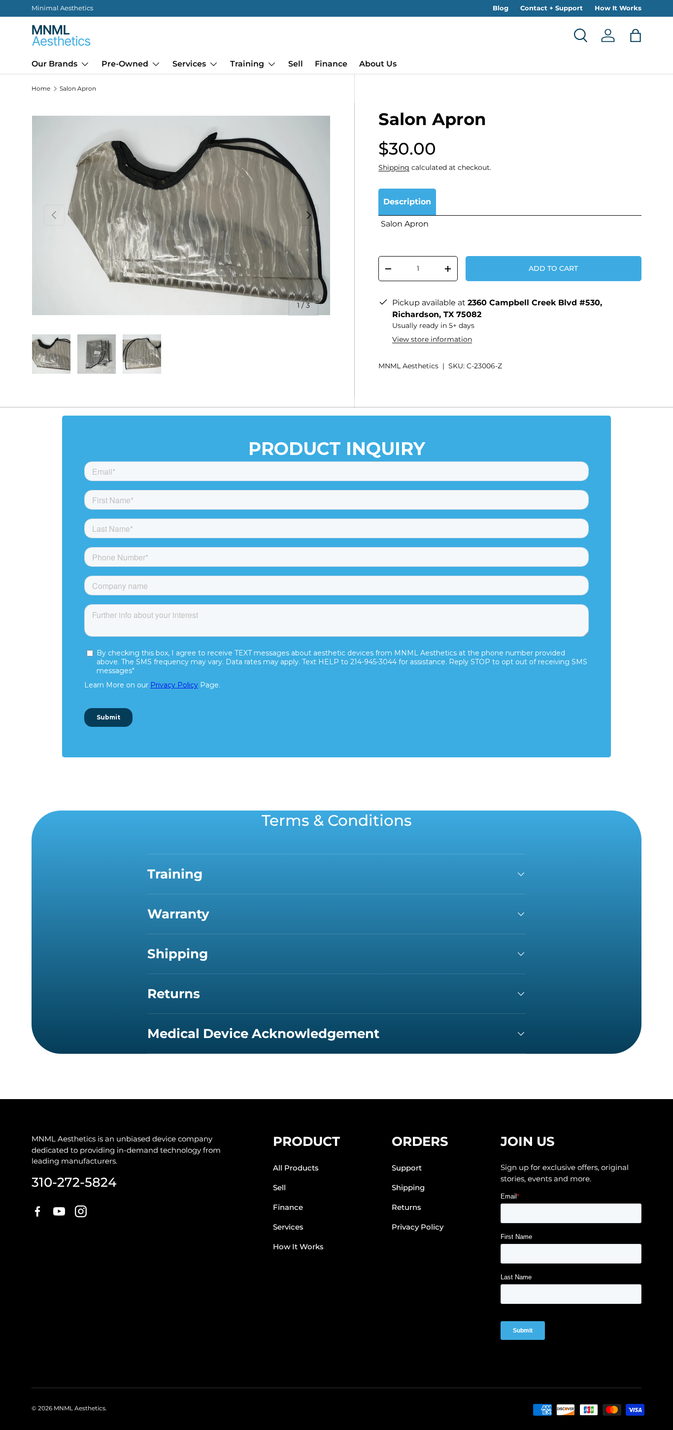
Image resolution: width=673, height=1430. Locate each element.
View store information (432, 339)
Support (407, 1168)
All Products (296, 1168)
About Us (378, 63)
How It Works (618, 8)
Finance (331, 63)
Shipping (393, 167)
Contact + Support (551, 8)
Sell (295, 63)
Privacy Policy (417, 1227)
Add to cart (553, 268)
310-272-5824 (74, 1182)
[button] (635, 35)
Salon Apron (78, 89)
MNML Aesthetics (408, 365)
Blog (500, 8)
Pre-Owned (124, 63)
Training (247, 63)
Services (189, 63)
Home (41, 89)
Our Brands (54, 63)
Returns (406, 1207)
